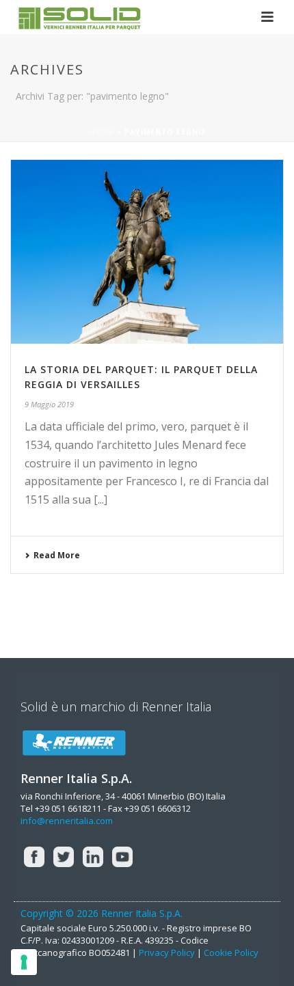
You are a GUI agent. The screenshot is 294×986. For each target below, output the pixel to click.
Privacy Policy (167, 952)
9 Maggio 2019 (49, 404)
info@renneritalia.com (67, 820)
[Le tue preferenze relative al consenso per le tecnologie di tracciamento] (24, 962)
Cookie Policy (231, 952)
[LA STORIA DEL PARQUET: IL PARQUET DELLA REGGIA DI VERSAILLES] (147, 252)
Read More (57, 555)
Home (102, 132)
